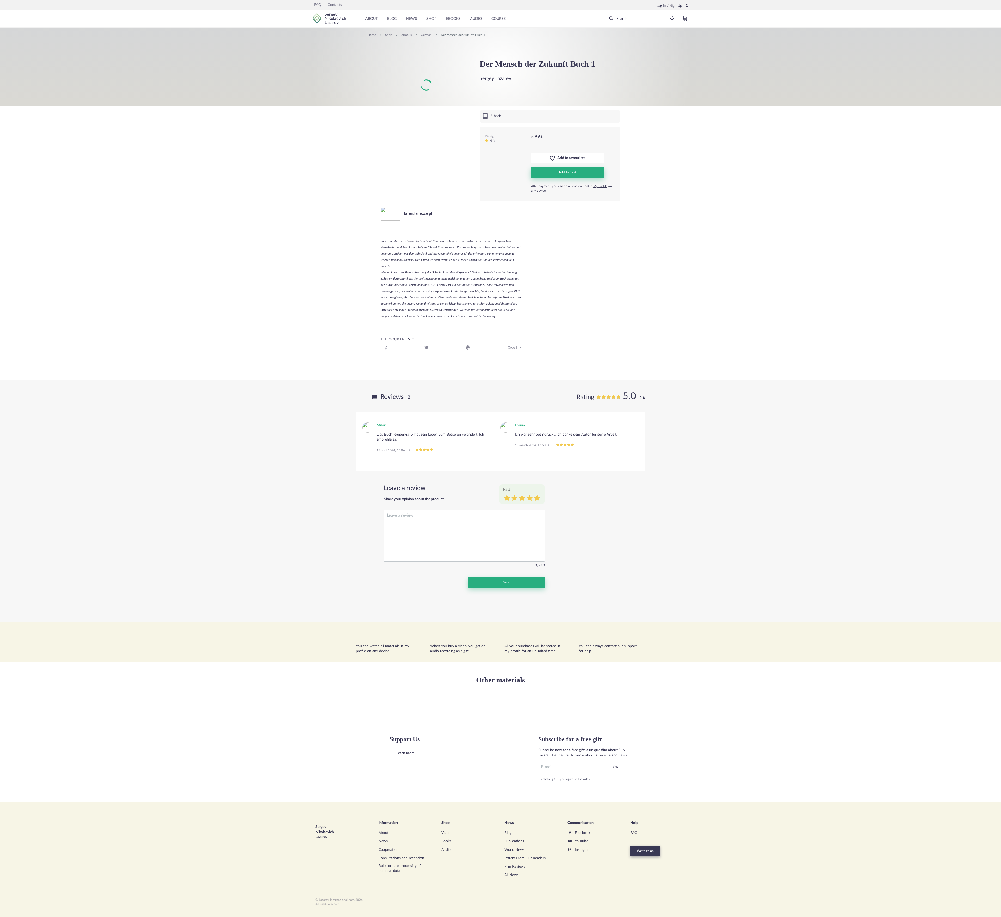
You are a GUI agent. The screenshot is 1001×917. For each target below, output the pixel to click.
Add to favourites (570, 158)
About (371, 19)
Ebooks (453, 19)
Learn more (405, 753)
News (411, 19)
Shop (431, 19)
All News (511, 875)
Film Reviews (514, 867)
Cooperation (389, 850)
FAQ (317, 5)
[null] (385, 348)
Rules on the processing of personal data (400, 868)
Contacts (335, 5)
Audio (476, 19)
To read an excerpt (417, 214)
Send (506, 582)
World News (514, 850)
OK (615, 767)
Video (445, 833)
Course (498, 19)
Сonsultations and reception (401, 858)
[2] (514, 498)
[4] (530, 498)
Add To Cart (567, 172)
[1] (507, 498)
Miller (381, 425)
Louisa (520, 425)
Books (446, 841)
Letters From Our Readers (525, 858)
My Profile (600, 186)
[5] (537, 498)
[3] (522, 498)
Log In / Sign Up (669, 6)
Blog (392, 19)
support (630, 646)
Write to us (645, 851)
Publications (514, 841)
